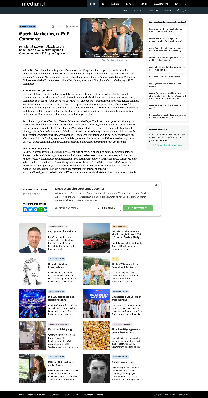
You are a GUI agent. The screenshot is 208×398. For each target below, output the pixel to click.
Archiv (21, 394)
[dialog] (104, 199)
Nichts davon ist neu (123, 362)
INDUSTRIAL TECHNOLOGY (58, 324)
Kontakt (100, 394)
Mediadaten (137, 10)
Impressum (67, 394)
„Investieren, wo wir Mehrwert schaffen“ (127, 298)
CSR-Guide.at (153, 10)
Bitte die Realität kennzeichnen (58, 266)
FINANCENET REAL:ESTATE (58, 226)
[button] (66, 208)
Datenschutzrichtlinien (37, 394)
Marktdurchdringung (60, 329)
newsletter (158, 129)
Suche (181, 10)
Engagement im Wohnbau (62, 231)
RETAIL (115, 259)
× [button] (156, 185)
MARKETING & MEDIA (27, 26)
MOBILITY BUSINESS (120, 226)
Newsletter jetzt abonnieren (167, 145)
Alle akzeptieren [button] (137, 208)
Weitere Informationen (86, 200)
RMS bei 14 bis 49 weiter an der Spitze (62, 363)
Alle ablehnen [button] (106, 208)
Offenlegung (54, 394)
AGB (78, 394)
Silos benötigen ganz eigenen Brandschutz (126, 331)
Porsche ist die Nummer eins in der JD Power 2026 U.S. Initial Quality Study (126, 234)
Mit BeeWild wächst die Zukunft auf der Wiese (125, 266)
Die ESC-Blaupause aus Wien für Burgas (61, 298)
